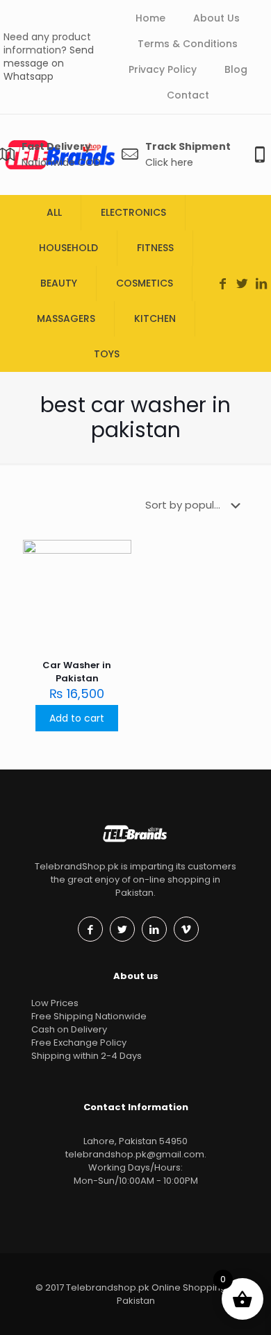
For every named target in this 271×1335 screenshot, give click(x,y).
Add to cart (76, 718)
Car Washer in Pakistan (76, 671)
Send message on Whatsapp (48, 63)
